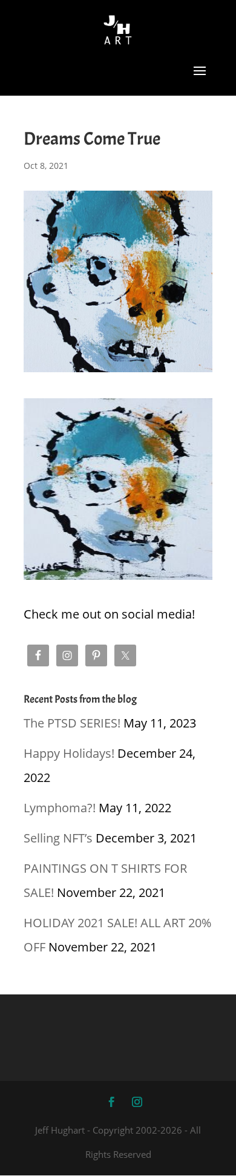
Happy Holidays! (69, 753)
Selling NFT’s (58, 838)
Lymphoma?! (60, 808)
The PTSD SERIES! (72, 723)
